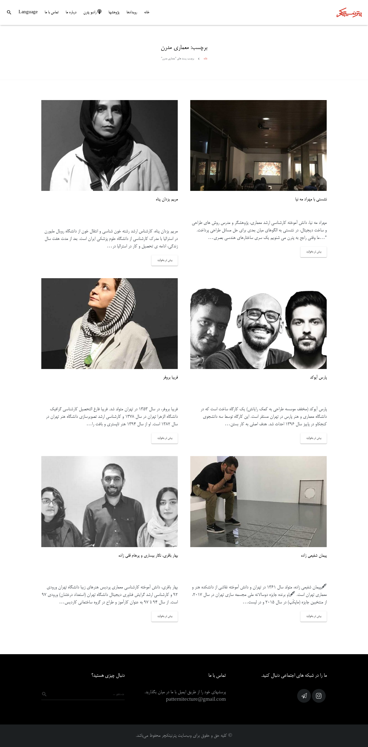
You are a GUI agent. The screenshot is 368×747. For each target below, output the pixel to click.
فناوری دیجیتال (129, 576)
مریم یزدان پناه (167, 199)
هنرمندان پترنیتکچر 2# (97, 211)
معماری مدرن (207, 211)
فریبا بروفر (170, 377)
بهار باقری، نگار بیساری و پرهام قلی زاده (148, 555)
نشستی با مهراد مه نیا (311, 199)
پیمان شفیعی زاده (314, 555)
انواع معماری (163, 220)
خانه (205, 58)
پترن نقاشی (313, 398)
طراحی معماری (139, 220)
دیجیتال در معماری (158, 576)
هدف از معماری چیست (76, 398)
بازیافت (316, 576)
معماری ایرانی (230, 211)
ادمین (273, 211)
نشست (255, 211)
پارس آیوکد (318, 377)
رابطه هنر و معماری (158, 398)
